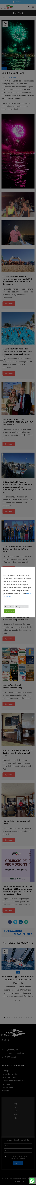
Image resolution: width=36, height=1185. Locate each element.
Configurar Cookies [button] (21, 607)
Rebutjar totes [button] (9, 607)
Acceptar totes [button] (9, 611)
